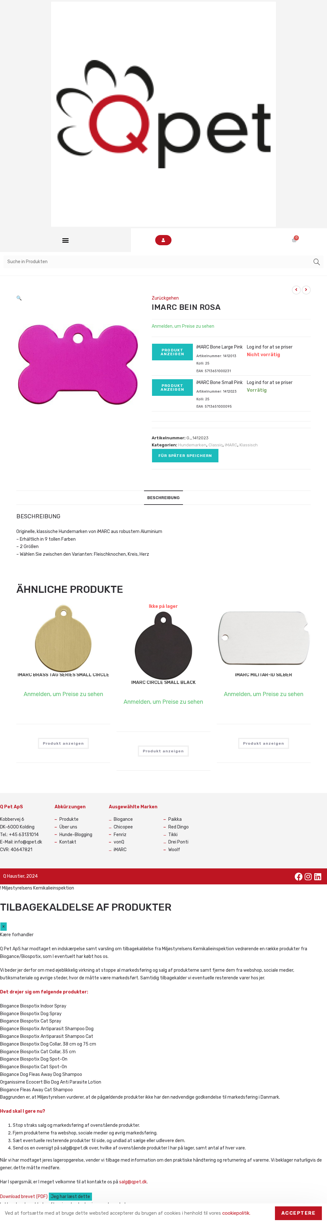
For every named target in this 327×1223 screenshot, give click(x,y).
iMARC (231, 445)
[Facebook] (298, 876)
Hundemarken (192, 445)
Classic (216, 445)
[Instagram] (308, 876)
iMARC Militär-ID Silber (263, 675)
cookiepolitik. (236, 1213)
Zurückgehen (165, 298)
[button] (65, 240)
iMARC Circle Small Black (163, 682)
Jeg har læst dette (70, 1196)
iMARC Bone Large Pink (219, 347)
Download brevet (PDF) (24, 1196)
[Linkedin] (318, 876)
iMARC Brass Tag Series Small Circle (63, 675)
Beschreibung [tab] (163, 497)
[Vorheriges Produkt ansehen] (296, 290)
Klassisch (249, 445)
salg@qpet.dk (133, 1182)
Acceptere (298, 1213)
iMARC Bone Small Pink (219, 382)
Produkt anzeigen (172, 352)
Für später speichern (185, 455)
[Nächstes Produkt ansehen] (306, 290)
